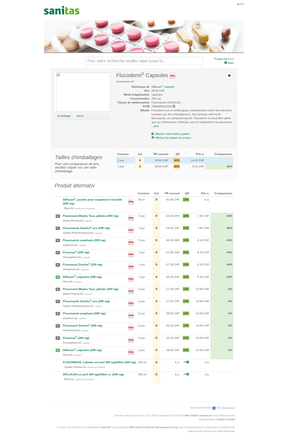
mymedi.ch (205, 415)
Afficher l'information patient (172, 133)
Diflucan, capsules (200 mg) (82, 276)
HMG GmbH (190, 415)
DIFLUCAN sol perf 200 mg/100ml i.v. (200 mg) (93, 374)
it (243, 4)
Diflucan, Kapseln (163, 86)
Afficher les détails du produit (173, 137)
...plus (155, 126)
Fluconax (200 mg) (76, 252)
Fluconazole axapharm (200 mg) (84, 240)
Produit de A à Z (224, 58)
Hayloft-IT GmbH (226, 419)
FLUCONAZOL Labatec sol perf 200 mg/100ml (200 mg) (99, 362)
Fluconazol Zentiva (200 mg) (82, 264)
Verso (79, 115)
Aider (230, 62)
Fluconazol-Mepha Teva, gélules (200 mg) (91, 215)
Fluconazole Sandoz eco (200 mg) (86, 228)
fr (241, 4)
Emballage (64, 115)
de (238, 4)
